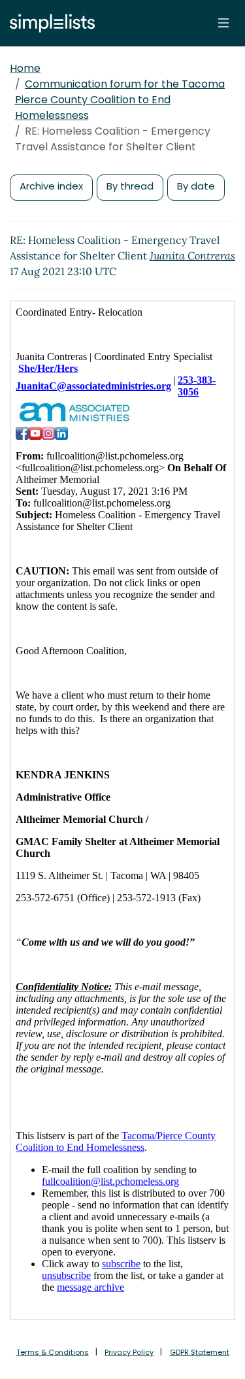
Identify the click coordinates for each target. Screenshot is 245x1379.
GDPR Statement (199, 1352)
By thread (130, 186)
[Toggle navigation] (223, 23)
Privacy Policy (129, 1352)
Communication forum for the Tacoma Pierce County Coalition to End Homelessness (120, 99)
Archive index (51, 186)
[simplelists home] (49, 23)
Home (25, 68)
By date (196, 186)
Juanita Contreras (192, 255)
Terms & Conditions (52, 1352)
